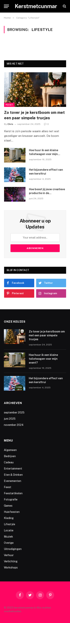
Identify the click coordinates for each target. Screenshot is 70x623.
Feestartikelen (13, 493)
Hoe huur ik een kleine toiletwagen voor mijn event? (43, 154)
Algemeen (10, 450)
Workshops (11, 567)
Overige (9, 542)
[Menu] (6, 6)
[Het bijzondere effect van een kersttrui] (14, 174)
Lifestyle (9, 524)
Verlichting (11, 561)
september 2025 (14, 412)
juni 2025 (10, 418)
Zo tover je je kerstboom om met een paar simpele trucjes (47, 335)
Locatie (8, 530)
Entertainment (13, 468)
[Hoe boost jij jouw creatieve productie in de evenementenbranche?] (14, 194)
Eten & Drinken (13, 474)
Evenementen (12, 480)
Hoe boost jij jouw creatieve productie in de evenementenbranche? (47, 193)
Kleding (9, 518)
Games (8, 505)
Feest (9, 105)
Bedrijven (10, 456)
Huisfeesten (12, 511)
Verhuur (9, 555)
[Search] (64, 6)
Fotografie (11, 499)
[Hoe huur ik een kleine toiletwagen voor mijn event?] (14, 155)
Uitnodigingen (13, 549)
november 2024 (14, 424)
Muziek (8, 536)
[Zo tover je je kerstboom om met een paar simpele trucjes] (35, 89)
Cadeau (9, 462)
